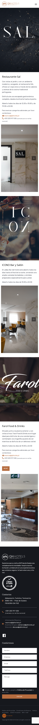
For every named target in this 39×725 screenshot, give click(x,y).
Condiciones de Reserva (23, 710)
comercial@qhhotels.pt (26, 625)
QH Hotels (16, 720)
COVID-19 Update (15, 712)
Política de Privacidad (24, 690)
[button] (6, 468)
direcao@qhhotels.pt (20, 627)
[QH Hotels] (10, 4)
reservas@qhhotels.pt (11, 116)
